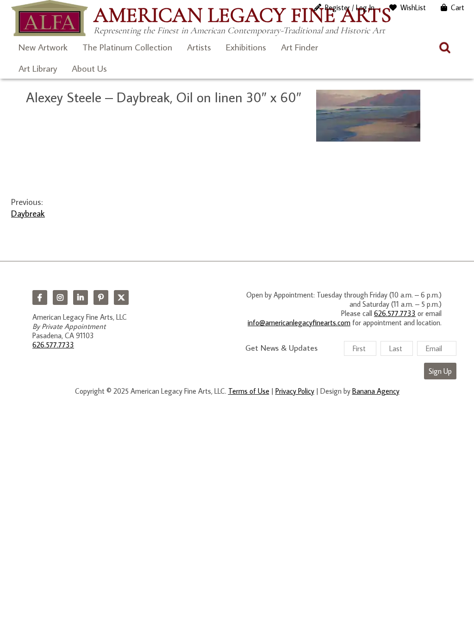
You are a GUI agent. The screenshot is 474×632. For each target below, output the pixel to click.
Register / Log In (349, 7)
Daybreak (28, 213)
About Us (89, 68)
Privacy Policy (294, 391)
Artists (199, 47)
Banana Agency (375, 391)
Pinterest (101, 297)
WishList (413, 7)
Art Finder (299, 47)
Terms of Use (248, 391)
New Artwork (43, 47)
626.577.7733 (53, 344)
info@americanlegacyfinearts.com (299, 322)
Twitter (121, 297)
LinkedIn (80, 297)
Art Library (38, 68)
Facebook (39, 297)
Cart (457, 7)
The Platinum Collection (127, 47)
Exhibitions (246, 47)
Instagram (60, 297)
